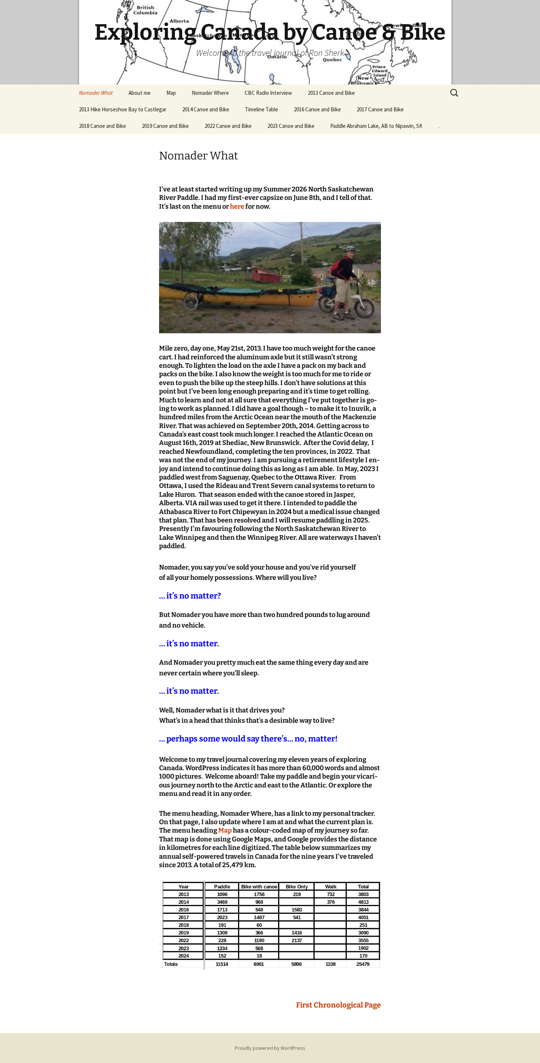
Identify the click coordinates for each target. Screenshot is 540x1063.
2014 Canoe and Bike (205, 109)
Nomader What (96, 92)
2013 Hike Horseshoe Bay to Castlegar (122, 109)
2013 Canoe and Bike (331, 92)
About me (140, 92)
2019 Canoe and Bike (165, 125)
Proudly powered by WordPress (270, 1048)
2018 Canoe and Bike (102, 125)
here (237, 206)
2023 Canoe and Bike (290, 125)
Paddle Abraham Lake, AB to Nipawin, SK (376, 125)
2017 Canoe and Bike (380, 109)
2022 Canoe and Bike (228, 125)
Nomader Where (210, 92)
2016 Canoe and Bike (317, 109)
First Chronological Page (338, 1005)
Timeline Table (261, 109)
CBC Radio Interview (268, 92)
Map (171, 92)
